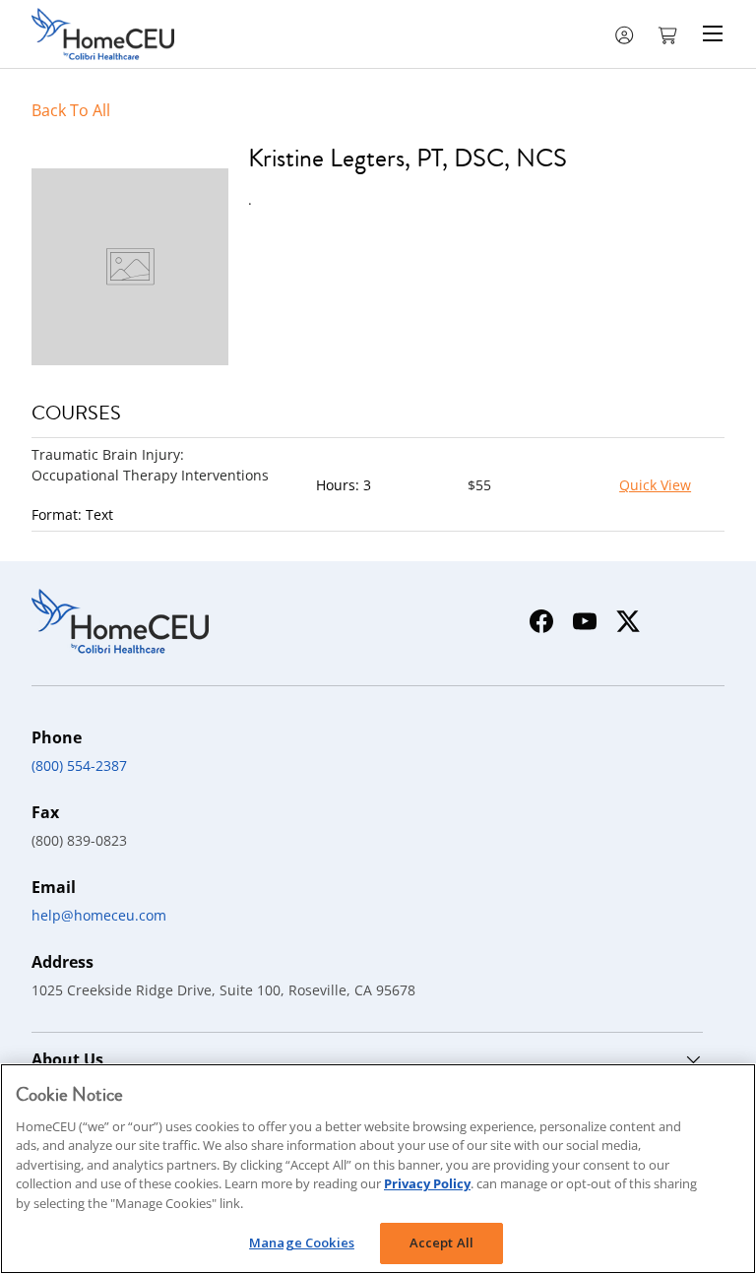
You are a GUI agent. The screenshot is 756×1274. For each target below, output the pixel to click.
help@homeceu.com (99, 915)
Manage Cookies (301, 1242)
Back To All (71, 110)
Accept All (441, 1242)
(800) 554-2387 (79, 765)
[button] (669, 33)
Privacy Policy (427, 1183)
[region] (378, 1168)
